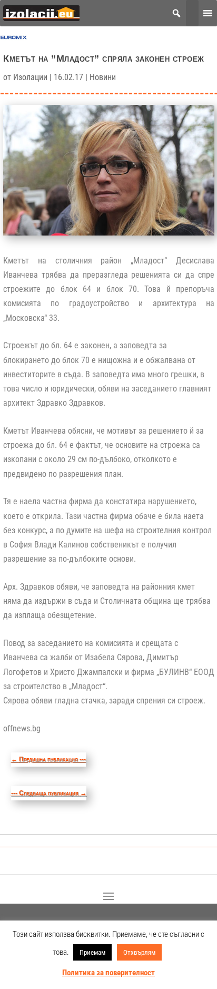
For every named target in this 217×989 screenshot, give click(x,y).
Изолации (30, 77)
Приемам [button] (92, 952)
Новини (103, 77)
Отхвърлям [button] (139, 952)
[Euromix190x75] (13, 40)
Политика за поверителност (108, 972)
